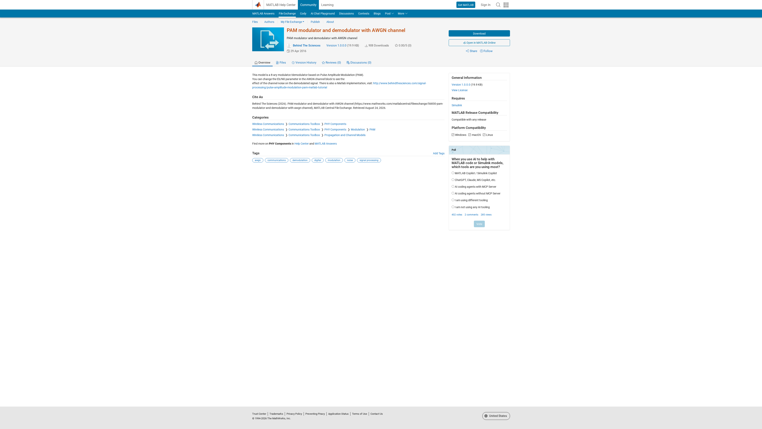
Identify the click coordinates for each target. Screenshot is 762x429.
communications (276, 160)
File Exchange (287, 13)
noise (350, 160)
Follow (488, 51)
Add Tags (438, 153)
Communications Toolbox (304, 124)
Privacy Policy (294, 413)
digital (317, 160)
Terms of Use (359, 413)
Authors (269, 21)
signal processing (369, 160)
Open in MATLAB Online (480, 42)
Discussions (346, 13)
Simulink (457, 105)
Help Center (301, 143)
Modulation (358, 129)
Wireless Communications (268, 124)
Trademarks (276, 413)
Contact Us (376, 413)
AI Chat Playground (323, 13)
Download (479, 33)
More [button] (401, 13)
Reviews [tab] (333, 62)
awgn (258, 160)
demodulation (300, 160)
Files (255, 21)
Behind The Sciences (306, 45)
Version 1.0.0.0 (336, 45)
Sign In (486, 5)
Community (308, 5)
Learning (327, 5)
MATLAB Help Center (280, 5)
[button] (498, 5)
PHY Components (335, 124)
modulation (334, 160)
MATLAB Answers (263, 13)
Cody (303, 13)
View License (460, 90)
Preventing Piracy (315, 413)
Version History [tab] (305, 62)
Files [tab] (282, 62)
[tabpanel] (381, 154)
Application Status (338, 413)
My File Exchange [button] (291, 21)
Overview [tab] (264, 62)
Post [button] (388, 13)
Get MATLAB (466, 5)
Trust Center (259, 413)
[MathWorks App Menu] (506, 5)
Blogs (377, 13)
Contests (363, 13)
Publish (315, 21)
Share (473, 51)
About (330, 21)
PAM (372, 129)
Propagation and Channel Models (345, 135)
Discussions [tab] (360, 62)
